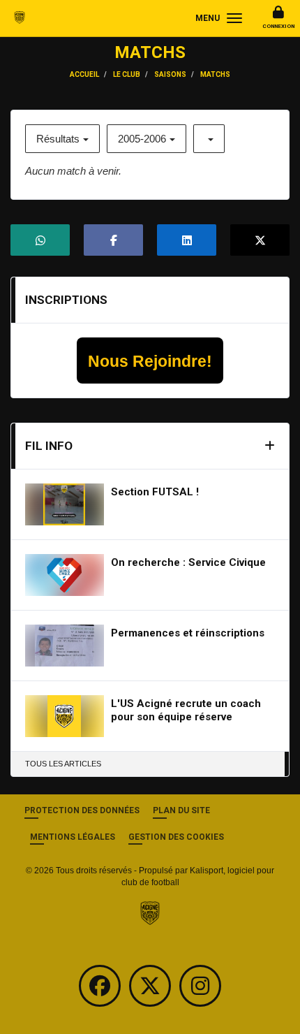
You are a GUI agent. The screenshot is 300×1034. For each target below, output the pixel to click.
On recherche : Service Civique (188, 562)
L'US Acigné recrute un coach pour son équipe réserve (186, 710)
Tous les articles (63, 763)
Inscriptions (66, 300)
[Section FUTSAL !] (64, 504)
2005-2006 (142, 139)
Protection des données (82, 810)
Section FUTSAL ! (155, 492)
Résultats (58, 139)
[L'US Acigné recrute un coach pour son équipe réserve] (64, 716)
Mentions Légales (72, 837)
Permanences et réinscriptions (187, 633)
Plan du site (181, 810)
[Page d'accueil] (150, 912)
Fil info (49, 446)
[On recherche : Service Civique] (64, 575)
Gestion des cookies (176, 837)
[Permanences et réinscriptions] (64, 646)
